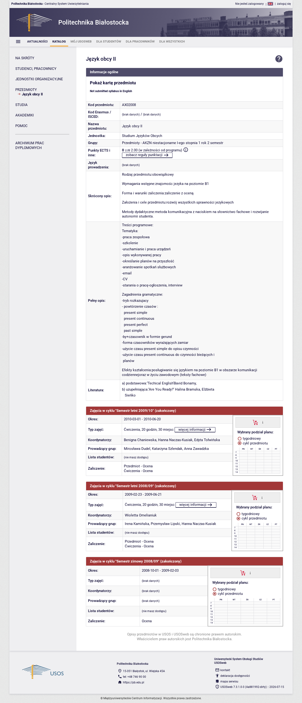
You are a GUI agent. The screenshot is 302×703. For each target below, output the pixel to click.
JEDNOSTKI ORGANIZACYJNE (39, 79)
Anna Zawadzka (196, 449)
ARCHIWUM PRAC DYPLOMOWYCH (29, 145)
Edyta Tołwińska (207, 440)
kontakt (225, 670)
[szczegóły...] (262, 422)
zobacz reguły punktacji (144, 155)
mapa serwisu (229, 681)
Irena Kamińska (137, 524)
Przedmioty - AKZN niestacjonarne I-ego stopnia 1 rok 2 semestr (172, 143)
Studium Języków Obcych (142, 136)
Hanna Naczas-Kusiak (175, 440)
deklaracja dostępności (235, 675)
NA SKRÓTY (24, 58)
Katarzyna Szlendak (167, 449)
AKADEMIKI (24, 115)
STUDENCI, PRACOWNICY (35, 69)
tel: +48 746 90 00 (134, 676)
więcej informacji (192, 429)
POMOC (21, 126)
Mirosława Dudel (137, 449)
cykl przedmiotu (255, 443)
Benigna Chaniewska (140, 440)
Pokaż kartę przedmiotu (113, 83)
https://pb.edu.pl (133, 682)
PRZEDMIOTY (26, 90)
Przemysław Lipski (165, 524)
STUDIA (21, 105)
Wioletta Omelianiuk (141, 515)
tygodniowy (251, 438)
